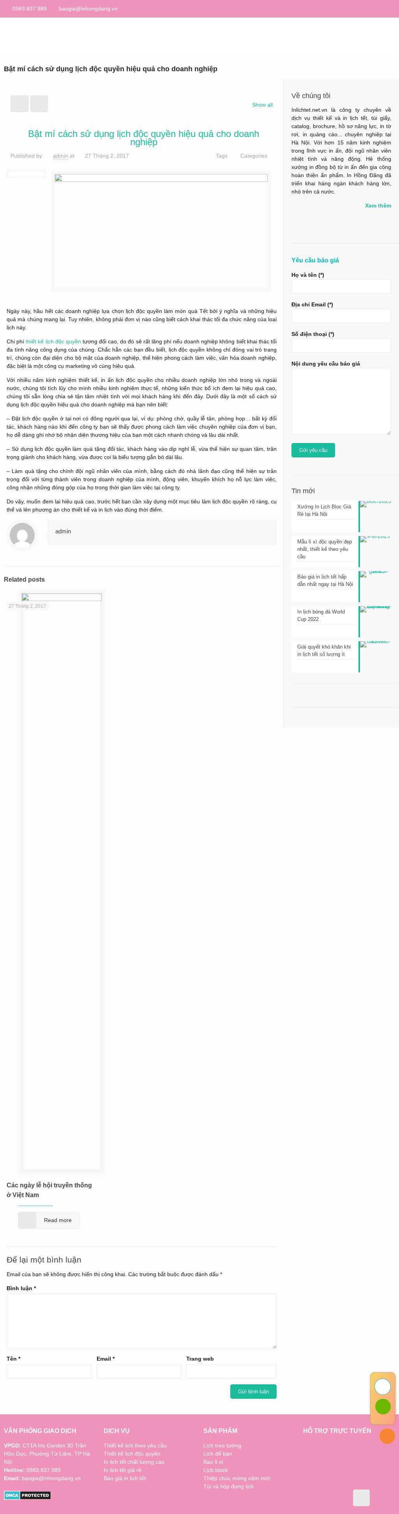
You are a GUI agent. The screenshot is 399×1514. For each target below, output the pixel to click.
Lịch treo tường (222, 1445)
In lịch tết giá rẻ (122, 1470)
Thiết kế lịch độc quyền (132, 1454)
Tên (13, 1359)
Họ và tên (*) (307, 275)
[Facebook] (380, 8)
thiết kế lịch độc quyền (53, 341)
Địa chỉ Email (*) (312, 304)
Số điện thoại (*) (312, 334)
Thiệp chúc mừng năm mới (236, 1478)
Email (106, 1359)
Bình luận (21, 1288)
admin (60, 156)
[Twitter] (391, 8)
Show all (262, 105)
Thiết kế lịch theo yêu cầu (135, 1445)
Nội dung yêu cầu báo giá (325, 363)
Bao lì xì (213, 1462)
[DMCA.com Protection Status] (27, 1498)
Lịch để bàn (217, 1454)
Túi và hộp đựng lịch (228, 1486)
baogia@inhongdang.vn (88, 8)
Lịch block (215, 1470)
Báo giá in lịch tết (125, 1478)
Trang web (200, 1359)
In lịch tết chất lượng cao (134, 1462)
